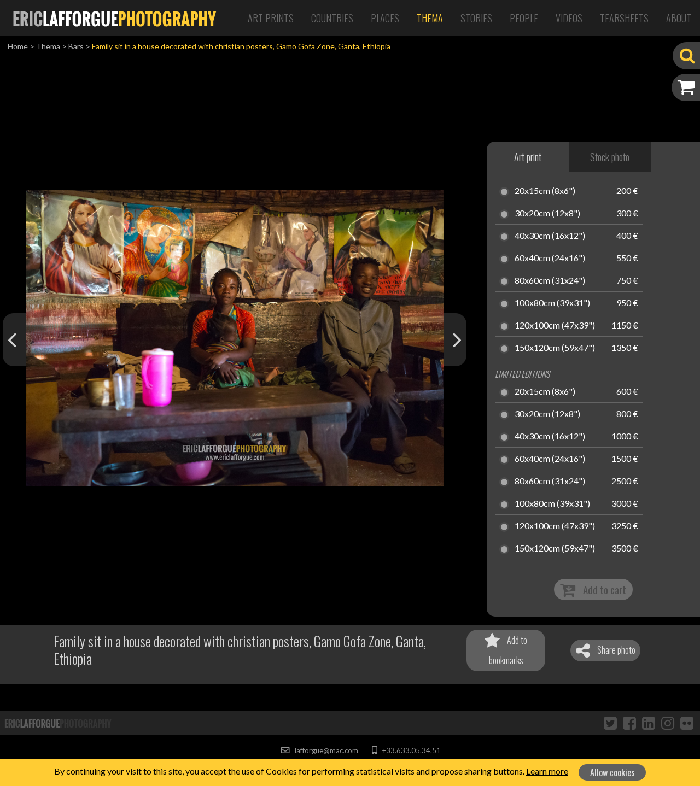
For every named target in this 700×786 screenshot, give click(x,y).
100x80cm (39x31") (552, 303)
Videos (569, 18)
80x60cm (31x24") (550, 281)
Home (18, 46)
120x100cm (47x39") (555, 325)
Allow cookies (612, 772)
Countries (332, 18)
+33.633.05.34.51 (410, 750)
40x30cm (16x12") (550, 236)
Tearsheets (624, 18)
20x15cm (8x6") (545, 191)
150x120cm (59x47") (555, 348)
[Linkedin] (648, 722)
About (678, 18)
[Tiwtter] (610, 722)
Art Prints (271, 18)
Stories (476, 18)
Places (385, 18)
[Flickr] (686, 722)
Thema (430, 18)
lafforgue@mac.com (325, 750)
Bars (76, 46)
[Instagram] (667, 722)
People (524, 18)
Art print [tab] (527, 157)
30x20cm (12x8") (547, 213)
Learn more (547, 771)
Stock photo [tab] (609, 157)
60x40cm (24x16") (550, 258)
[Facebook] (629, 722)
